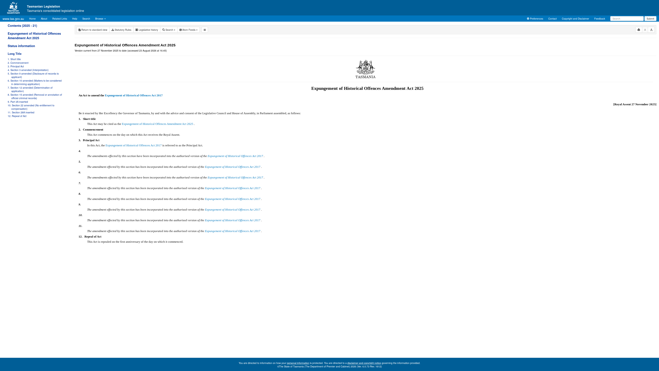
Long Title (14, 54)
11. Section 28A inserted (21, 112)
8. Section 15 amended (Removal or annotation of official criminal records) (35, 96)
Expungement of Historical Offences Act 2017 (134, 95)
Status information (21, 46)
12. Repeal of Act (17, 116)
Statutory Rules (122, 29)
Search (86, 18)
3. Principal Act (16, 66)
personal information (298, 363)
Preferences (536, 18)
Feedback (599, 18)
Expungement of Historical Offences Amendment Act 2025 (34, 35)
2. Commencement (18, 62)
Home (33, 18)
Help (74, 18)
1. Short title (14, 59)
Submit (650, 18)
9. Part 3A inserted (18, 101)
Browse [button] (99, 18)
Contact (552, 18)
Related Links (59, 18)
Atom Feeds (189, 29)
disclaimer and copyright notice (364, 363)
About (44, 18)
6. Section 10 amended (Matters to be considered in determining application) (35, 82)
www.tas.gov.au (13, 18)
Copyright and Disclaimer (575, 18)
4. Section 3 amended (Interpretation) (28, 70)
